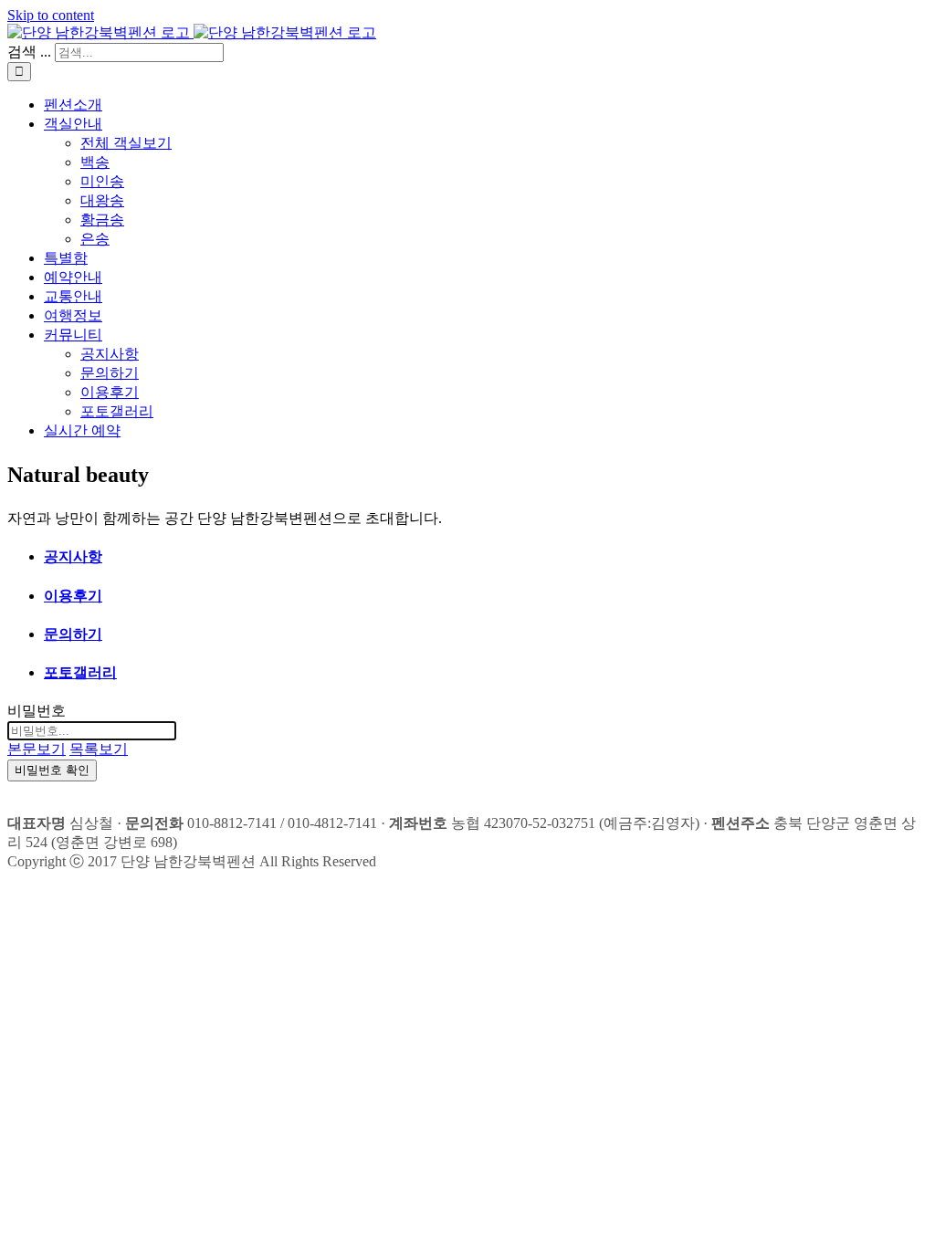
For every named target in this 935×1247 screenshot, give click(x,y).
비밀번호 (36, 710)
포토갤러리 (80, 672)
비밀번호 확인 (52, 770)
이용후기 (73, 595)
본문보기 (36, 749)
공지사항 (73, 556)
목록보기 (98, 749)
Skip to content (50, 15)
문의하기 (73, 634)
